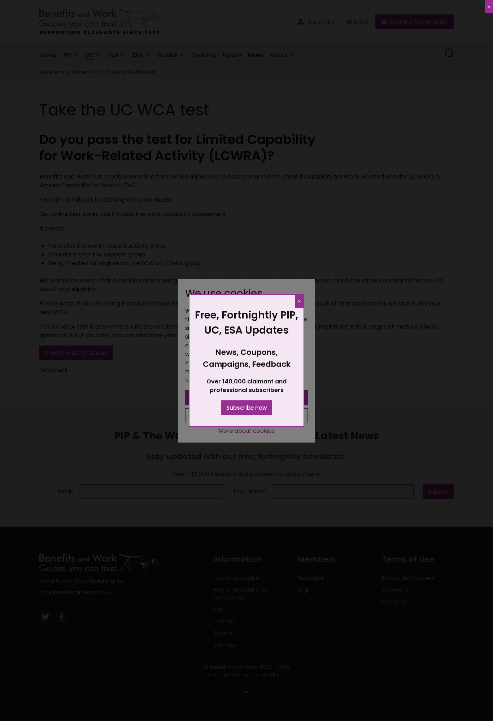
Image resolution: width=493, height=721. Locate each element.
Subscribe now (246, 408)
